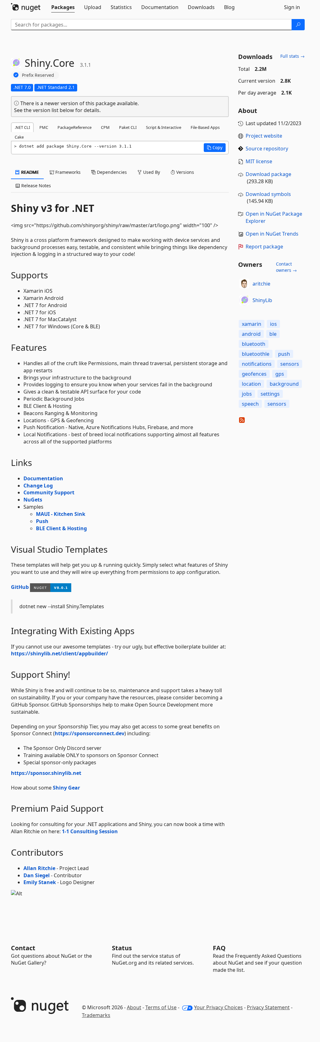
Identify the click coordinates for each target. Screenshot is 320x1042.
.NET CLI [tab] (22, 127)
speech (250, 403)
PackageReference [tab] (75, 127)
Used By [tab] (151, 172)
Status (122, 948)
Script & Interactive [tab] (163, 127)
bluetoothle (255, 353)
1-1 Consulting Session (90, 831)
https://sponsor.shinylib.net (46, 773)
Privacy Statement (268, 1007)
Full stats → (292, 56)
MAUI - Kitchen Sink (60, 514)
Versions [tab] (184, 172)
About (134, 1007)
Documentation (43, 478)
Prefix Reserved (38, 75)
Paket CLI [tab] (128, 127)
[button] (215, 147)
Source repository (267, 148)
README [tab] (29, 172)
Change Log (38, 485)
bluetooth (253, 343)
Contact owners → (286, 267)
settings (270, 393)
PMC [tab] (43, 127)
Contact (23, 948)
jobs (247, 393)
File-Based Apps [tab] (205, 127)
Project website (264, 135)
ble (273, 333)
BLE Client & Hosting (61, 528)
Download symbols (268, 194)
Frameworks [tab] (67, 172)
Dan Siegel (36, 875)
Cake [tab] (19, 137)
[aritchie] (244, 283)
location (251, 383)
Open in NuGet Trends (272, 233)
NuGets (32, 499)
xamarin (251, 323)
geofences (254, 373)
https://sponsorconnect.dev (89, 733)
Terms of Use (161, 1007)
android (251, 333)
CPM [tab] (105, 127)
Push (42, 521)
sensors (289, 363)
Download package (268, 174)
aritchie (261, 283)
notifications (257, 363)
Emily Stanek (39, 882)
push (284, 353)
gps (279, 373)
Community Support (48, 492)
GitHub (20, 587)
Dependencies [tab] (111, 172)
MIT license (259, 161)
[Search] (298, 24)
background (284, 383)
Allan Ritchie (39, 868)
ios (273, 323)
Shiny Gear (66, 787)
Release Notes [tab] (35, 185)
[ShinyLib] (244, 300)
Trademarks (96, 1015)
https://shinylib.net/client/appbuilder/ (59, 653)
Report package (264, 246)
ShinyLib (262, 300)
